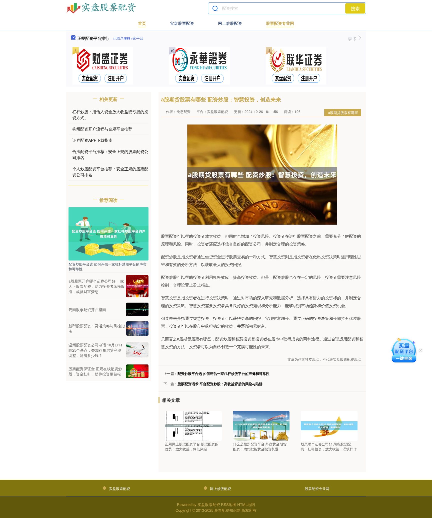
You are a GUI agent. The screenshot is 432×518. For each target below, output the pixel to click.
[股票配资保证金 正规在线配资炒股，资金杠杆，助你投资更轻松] (137, 371)
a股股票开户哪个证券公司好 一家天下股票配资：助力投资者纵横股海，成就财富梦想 (96, 286)
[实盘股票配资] (101, 8)
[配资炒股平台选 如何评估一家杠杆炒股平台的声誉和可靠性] (108, 233)
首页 (142, 23)
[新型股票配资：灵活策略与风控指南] (137, 328)
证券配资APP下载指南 (92, 140)
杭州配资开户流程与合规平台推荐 (102, 129)
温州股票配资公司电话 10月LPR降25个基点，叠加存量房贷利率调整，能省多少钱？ (95, 350)
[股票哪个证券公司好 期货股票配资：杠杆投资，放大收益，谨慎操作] (329, 425)
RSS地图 (228, 504)
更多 (353, 38)
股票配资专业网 (280, 23)
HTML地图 (246, 504)
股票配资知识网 (227, 510)
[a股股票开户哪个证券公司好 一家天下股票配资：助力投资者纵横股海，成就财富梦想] (137, 286)
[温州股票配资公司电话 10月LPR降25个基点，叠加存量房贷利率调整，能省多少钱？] (137, 349)
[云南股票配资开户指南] (137, 309)
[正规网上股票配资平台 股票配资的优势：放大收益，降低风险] (193, 425)
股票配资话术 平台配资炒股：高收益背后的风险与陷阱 (220, 383)
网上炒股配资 (230, 23)
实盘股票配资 (182, 23)
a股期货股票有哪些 (343, 112)
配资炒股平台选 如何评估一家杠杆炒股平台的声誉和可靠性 (224, 373)
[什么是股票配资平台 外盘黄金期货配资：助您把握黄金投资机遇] (261, 425)
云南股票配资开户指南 (87, 309)
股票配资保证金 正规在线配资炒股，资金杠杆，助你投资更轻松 (95, 371)
